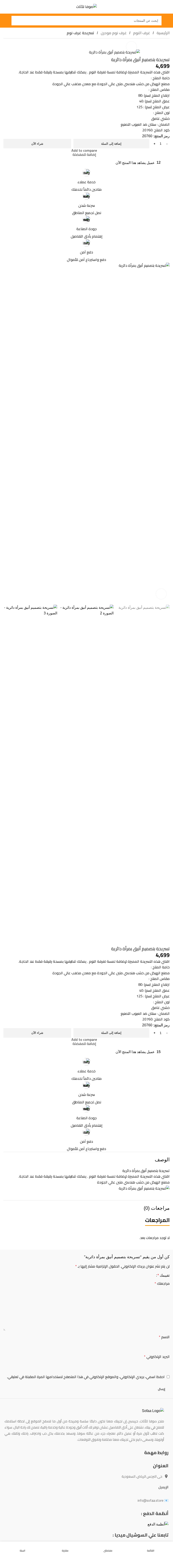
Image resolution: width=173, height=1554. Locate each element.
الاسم (164, 1337)
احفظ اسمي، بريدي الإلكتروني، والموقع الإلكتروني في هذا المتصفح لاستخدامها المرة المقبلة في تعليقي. (86, 1376)
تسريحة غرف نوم (80, 32)
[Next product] (6, 46)
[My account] (5, 20)
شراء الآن (37, 143)
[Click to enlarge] (131, 47)
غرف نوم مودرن (113, 32)
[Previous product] (17, 46)
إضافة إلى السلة (111, 143)
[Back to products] (11, 46)
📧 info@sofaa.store (153, 1500)
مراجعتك (162, 1284)
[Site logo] (86, 6)
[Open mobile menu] (168, 20)
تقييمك (163, 1275)
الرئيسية (163, 32)
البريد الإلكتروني (157, 1357)
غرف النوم (141, 32)
